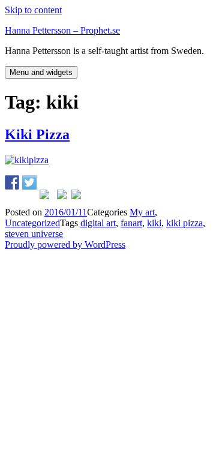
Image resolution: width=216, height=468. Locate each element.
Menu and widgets (41, 72)
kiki (154, 223)
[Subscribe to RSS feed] (78, 197)
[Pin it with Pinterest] (47, 197)
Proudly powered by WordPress (65, 244)
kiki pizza (184, 223)
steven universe (34, 234)
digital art (98, 223)
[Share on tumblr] (64, 197)
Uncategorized (32, 223)
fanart (131, 223)
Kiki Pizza (37, 134)
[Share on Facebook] (12, 182)
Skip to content (33, 10)
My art (142, 212)
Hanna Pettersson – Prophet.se (62, 30)
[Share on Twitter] (29, 182)
